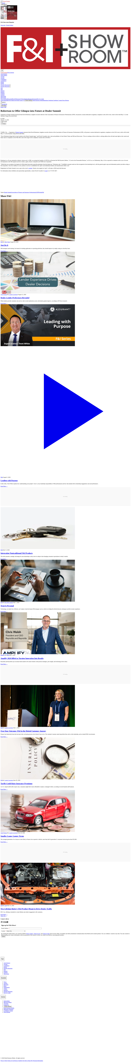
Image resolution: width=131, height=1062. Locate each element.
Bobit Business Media (38, 100)
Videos (22, 99)
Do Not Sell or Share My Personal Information (32, 1060)
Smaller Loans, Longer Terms (12, 836)
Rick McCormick (9, 602)
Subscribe (3, 25)
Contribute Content (57, 100)
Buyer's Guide (40, 99)
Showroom (3, 96)
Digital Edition (9, 25)
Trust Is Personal (7, 606)
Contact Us (21, 100)
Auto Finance (4, 74)
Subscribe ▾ (3, 4)
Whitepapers (18, 99)
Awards (2, 76)
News (11, 1)
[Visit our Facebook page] (1, 922)
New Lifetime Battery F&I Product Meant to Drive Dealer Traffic (26, 909)
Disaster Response (5, 85)
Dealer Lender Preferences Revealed (15, 298)
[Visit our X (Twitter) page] (3, 922)
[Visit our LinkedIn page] (6, 922)
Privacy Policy (4, 1060)
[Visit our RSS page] (4, 922)
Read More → (4, 251)
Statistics (26, 99)
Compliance (3, 79)
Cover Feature (6, 1)
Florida (40, 192)
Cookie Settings (28, 100)
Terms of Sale (17, 1060)
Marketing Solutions (48, 100)
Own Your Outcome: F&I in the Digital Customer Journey (23, 731)
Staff (8, 655)
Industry (3, 90)
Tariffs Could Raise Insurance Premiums (16, 784)
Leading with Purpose (9, 480)
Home (2, 107)
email (46, 170)
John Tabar (7, 242)
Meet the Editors (10, 100)
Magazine (9, 99)
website (30, 168)
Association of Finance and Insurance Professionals (23, 192)
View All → (3, 916)
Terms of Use (11, 1060)
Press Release (65, 100)
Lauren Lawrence (13, 294)
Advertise (16, 100)
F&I (2, 88)
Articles (14, 1)
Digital (2, 82)
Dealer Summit (19, 132)
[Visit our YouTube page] (7, 922)
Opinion (3, 93)
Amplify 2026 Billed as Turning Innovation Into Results (22, 658)
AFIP (37, 192)
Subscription (4, 100)
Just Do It (4, 245)
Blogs (13, 99)
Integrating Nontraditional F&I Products (17, 553)
